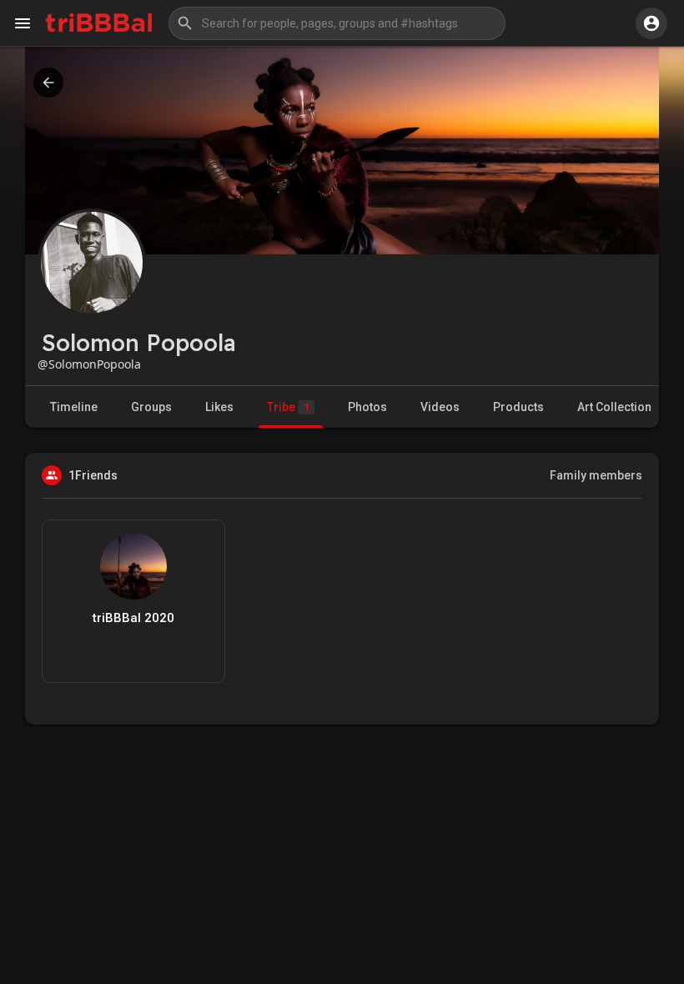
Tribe (288, 407)
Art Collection (614, 407)
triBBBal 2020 (133, 617)
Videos (440, 407)
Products (518, 407)
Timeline (74, 407)
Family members (596, 475)
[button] (336, 23)
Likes (219, 407)
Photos (367, 407)
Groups (151, 407)
